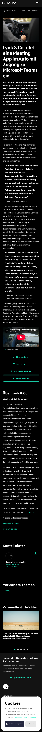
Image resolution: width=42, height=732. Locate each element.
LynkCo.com (29, 512)
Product (6, 590)
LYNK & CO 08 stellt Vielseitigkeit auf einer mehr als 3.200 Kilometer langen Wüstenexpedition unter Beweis (20, 636)
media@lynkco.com (11, 523)
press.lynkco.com (10, 529)
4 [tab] (24, 649)
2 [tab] (18, 649)
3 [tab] (21, 649)
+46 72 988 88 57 (11, 566)
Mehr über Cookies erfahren (25, 717)
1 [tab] (14, 649)
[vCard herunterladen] (35, 553)
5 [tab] (27, 649)
